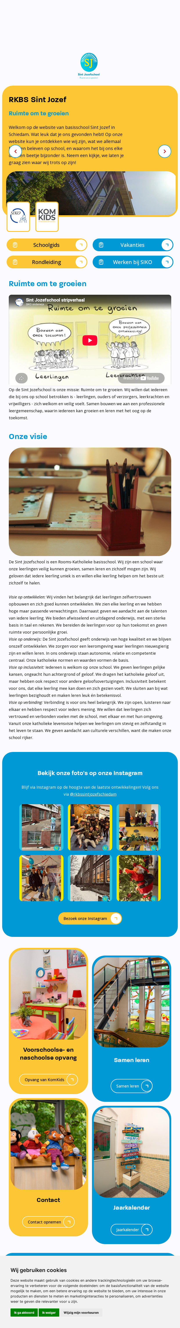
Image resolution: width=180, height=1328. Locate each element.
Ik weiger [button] (49, 1312)
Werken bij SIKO (132, 262)
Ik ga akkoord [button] (24, 1312)
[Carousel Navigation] (90, 151)
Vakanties (132, 244)
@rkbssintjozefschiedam (93, 794)
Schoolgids (46, 244)
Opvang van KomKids (44, 1079)
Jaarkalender (127, 1229)
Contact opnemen (44, 1222)
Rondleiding (46, 262)
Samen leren (127, 1086)
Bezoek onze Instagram (85, 918)
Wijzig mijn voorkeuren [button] (81, 1312)
